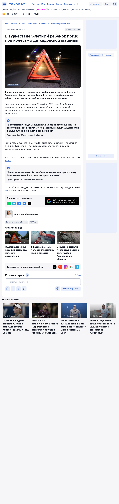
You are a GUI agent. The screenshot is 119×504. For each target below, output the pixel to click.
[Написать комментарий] (43, 281)
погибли (9, 190)
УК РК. (8, 160)
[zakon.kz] (17, 4)
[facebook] (19, 203)
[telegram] (14, 203)
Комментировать (71, 288)
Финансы (50, 4)
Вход (79, 275)
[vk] (24, 203)
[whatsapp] (9, 203)
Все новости (44, 23)
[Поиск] (114, 4)
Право (79, 4)
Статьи (59, 4)
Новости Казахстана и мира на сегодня (21, 23)
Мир (43, 4)
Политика (36, 4)
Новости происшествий (60, 23)
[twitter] (29, 203)
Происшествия (70, 4)
